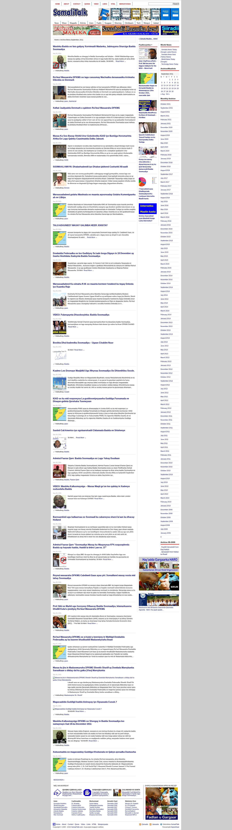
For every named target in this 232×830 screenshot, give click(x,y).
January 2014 (166, 319)
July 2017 (164, 178)
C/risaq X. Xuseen (131, 807)
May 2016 (164, 209)
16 (172, 85)
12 (162, 85)
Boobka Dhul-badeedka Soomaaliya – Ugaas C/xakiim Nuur (83, 343)
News (57, 23)
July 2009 (164, 529)
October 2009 (166, 517)
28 (167, 91)
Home (57, 4)
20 (165, 88)
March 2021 (165, 116)
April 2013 (164, 354)
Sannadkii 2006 (112, 809)
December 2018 (166, 163)
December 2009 (166, 510)
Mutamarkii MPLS (131, 815)
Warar (64, 23)
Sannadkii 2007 (112, 807)
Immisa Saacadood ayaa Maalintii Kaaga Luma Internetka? (147, 218)
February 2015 (166, 268)
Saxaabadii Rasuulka (60, 807)
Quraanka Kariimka (60, 803)
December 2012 (166, 369)
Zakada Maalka (59, 811)
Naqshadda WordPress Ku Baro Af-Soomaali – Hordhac (148, 115)
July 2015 (164, 248)
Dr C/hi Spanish (130, 805)
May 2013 (164, 350)
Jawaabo (155, 824)
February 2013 (166, 361)
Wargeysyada (125, 4)
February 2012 (166, 408)
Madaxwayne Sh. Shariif (73, 695)
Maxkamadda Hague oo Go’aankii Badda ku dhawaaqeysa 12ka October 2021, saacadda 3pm (148, 90)
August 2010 (165, 478)
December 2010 (166, 463)
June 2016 (164, 205)
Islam (91, 23)
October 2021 (166, 104)
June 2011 (164, 439)
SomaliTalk (175, 824)
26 (162, 91)
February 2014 (166, 315)
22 (170, 88)
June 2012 (164, 393)
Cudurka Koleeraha (78, 807)
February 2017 (166, 186)
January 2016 (166, 225)
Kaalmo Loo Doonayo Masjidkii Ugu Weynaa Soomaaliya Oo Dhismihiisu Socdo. (94, 371)
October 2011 (165, 424)
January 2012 (166, 412)
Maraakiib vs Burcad (132, 813)
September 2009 (167, 521)
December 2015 (166, 229)
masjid (66, 392)
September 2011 (167, 428)
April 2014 (164, 307)
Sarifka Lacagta (94, 813)
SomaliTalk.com (77, 827)
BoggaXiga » (59, 780)
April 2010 (164, 494)
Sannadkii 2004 (112, 813)
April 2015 (164, 260)
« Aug (163, 94)
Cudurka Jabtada (77, 811)
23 (172, 88)
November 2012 (166, 373)
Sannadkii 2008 (112, 805)
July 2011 (164, 436)
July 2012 (164, 389)
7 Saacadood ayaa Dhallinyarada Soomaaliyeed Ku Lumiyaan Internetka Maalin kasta (147, 194)
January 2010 (166, 506)
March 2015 (165, 264)
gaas (66, 101)
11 (178, 83)
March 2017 (165, 182)
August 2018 (165, 170)
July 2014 (164, 295)
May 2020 (164, 143)
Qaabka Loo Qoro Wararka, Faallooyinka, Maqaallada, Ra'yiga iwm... (72, 792)
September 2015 (167, 241)
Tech (138, 23)
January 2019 (166, 159)
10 (175, 83)
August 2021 (165, 112)
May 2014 (164, 303)
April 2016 (164, 213)
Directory (118, 23)
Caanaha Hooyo (77, 813)
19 (162, 88)
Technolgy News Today (169, 64)
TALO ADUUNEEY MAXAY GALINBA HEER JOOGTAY (80, 225)
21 (167, 88)
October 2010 (166, 471)
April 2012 (164, 400)
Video (96, 4)
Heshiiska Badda (94, 811)
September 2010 (167, 475)
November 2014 (166, 280)
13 (165, 85)
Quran (87, 4)
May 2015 (164, 256)
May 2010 (164, 490)
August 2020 (165, 135)
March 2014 (165, 311)
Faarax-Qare (74, 480)
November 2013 (166, 326)
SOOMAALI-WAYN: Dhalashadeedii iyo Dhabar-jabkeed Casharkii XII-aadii (90, 167)
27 (165, 91)
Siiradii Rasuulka (59, 805)
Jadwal (156, 23)
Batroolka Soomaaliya (96, 809)
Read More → (121, 61)
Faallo (99, 23)
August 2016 (165, 198)
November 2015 (166, 233)
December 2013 (166, 322)
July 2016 (164, 202)
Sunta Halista (93, 803)
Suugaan (108, 23)
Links (105, 4)
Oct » (168, 94)
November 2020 (166, 131)
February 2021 (166, 120)
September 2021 (167, 108)
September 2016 (167, 194)
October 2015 (166, 237)
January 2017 (166, 190)
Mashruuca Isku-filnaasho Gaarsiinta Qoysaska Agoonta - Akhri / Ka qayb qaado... (156, 608)
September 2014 (167, 287)
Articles (83, 23)
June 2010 (164, 486)
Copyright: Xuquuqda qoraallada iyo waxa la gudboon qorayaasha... (102, 792)
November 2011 (166, 420)
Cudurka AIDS (76, 805)
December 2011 (166, 416)
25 (178, 88)
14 (167, 85)
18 (178, 85)
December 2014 (166, 276)
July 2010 (164, 482)
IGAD (66, 160)
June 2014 (164, 299)
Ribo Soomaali (58, 815)
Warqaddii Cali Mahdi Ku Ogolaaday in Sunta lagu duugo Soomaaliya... (131, 792)
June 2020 (164, 139)
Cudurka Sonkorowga (79, 809)
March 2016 (165, 217)
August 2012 (165, 385)
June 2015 (164, 252)
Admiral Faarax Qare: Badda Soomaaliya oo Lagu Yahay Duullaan (86, 458)
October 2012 (166, 377)
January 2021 (166, 124)
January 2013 (166, 365)
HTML (113, 4)
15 (170, 85)
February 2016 (166, 221)
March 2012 (165, 404)
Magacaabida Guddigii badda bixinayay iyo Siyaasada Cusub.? (85, 702)
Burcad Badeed (130, 811)
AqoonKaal (175, 827)
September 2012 (167, 381)
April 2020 (164, 147)
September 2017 (167, 174)
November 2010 (166, 467)
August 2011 (165, 432)
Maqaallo (73, 23)
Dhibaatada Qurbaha (96, 805)
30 (172, 91)
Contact (76, 4)
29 (170, 91)
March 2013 (165, 358)
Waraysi (147, 23)
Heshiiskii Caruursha (132, 809)
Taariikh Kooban (94, 807)
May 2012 (164, 397)
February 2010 (166, 502)
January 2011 (166, 459)
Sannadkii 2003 (112, 815)
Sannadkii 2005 (112, 811)
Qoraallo (145, 824)
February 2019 (166, 155)
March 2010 (165, 498)
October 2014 (166, 283)
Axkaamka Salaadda (60, 809)
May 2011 (164, 443)
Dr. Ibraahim (75, 803)
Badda (66, 71)
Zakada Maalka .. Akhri (148, 39)
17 (175, 85)
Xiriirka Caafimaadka (78, 815)
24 (175, 88)
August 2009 (165, 525)
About (66, 4)
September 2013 (167, 334)
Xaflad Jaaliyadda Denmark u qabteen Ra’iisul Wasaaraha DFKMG (86, 108)
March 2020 (165, 151)
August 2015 (165, 244)
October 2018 (166, 166)
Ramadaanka (58, 813)
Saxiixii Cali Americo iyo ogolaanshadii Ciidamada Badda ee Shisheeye (89, 430)
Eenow (66, 188)
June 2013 (164, 346)
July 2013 (164, 342)
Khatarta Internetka (95, 815)
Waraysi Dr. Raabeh (131, 803)
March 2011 (165, 451)
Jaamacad (72, 101)
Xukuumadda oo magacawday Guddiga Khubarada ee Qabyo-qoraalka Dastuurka (94, 752)
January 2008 (166, 533)
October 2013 (166, 330)
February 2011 (166, 455)
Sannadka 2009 (112, 803)
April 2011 (164, 447)
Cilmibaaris (129, 23)
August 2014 (165, 291)
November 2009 (166, 514)
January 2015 (166, 272)
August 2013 (165, 338)
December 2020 (166, 127)
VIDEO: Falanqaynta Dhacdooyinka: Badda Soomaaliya (81, 315)
